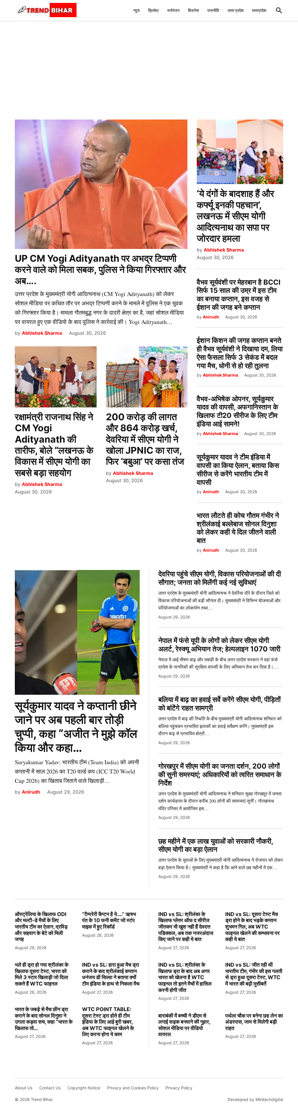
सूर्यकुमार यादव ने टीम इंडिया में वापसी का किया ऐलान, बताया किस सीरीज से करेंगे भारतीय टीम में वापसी (238, 469)
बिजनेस (193, 10)
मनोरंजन (173, 10)
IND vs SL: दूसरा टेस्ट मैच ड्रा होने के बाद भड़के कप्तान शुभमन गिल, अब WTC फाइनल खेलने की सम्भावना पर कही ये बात (252, 926)
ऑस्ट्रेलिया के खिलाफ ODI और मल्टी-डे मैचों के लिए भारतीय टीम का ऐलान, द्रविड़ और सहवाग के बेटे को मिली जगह (41, 926)
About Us (23, 1087)
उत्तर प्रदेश (236, 10)
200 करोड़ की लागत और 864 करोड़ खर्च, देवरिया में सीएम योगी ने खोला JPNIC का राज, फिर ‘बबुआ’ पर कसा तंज (145, 439)
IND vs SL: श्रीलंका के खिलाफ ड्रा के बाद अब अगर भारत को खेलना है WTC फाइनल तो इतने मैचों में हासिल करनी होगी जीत (185, 977)
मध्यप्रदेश (259, 10)
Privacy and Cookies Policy (133, 1087)
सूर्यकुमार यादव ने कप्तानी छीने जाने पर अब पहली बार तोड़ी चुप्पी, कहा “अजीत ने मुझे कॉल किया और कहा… (76, 727)
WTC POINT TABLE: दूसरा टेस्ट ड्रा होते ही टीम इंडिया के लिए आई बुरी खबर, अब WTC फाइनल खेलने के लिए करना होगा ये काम (108, 1021)
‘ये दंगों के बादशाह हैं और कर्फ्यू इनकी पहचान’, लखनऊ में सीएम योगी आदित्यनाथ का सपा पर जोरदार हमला (235, 216)
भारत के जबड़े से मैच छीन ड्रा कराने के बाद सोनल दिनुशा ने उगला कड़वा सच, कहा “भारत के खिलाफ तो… (43, 1018)
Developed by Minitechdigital (255, 1099)
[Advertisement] (149, 67)
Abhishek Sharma (42, 333)
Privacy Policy (179, 1087)
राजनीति (213, 10)
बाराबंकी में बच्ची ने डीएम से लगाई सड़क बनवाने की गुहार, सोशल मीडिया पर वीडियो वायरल (184, 1025)
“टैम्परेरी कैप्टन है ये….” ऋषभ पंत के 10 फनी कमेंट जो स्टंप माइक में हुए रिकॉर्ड (109, 920)
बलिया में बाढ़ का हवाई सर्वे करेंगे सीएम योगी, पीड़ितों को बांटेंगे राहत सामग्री (219, 703)
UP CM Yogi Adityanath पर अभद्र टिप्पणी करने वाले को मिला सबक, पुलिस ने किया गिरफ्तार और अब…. (100, 269)
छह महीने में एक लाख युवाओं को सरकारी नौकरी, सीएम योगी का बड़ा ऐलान (215, 845)
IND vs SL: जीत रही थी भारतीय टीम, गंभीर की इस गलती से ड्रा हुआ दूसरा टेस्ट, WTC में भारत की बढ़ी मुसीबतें (253, 974)
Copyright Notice (84, 1087)
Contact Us (50, 1087)
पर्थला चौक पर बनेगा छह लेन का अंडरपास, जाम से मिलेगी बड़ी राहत (254, 1022)
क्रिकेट (153, 10)
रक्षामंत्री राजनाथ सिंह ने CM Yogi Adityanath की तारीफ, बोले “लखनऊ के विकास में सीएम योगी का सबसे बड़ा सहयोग (54, 444)
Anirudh (211, 316)
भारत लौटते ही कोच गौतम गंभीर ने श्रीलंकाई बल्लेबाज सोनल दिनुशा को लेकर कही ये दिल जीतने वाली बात (238, 528)
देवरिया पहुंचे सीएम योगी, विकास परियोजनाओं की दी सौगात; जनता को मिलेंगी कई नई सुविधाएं (219, 578)
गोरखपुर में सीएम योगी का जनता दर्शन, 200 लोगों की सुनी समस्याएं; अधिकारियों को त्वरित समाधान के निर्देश (219, 774)
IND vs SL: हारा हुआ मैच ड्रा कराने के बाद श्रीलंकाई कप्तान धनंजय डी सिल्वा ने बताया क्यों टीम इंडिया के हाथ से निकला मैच (110, 974)
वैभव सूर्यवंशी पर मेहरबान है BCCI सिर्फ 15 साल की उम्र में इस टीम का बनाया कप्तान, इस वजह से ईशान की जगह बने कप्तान (239, 294)
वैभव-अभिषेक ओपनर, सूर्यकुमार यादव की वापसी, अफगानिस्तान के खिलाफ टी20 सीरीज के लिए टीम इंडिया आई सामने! (237, 411)
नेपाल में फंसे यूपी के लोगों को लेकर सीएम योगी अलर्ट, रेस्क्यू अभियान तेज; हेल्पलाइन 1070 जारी (219, 644)
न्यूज (136, 10)
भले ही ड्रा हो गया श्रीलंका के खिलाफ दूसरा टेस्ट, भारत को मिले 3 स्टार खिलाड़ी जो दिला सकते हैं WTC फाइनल (41, 974)
